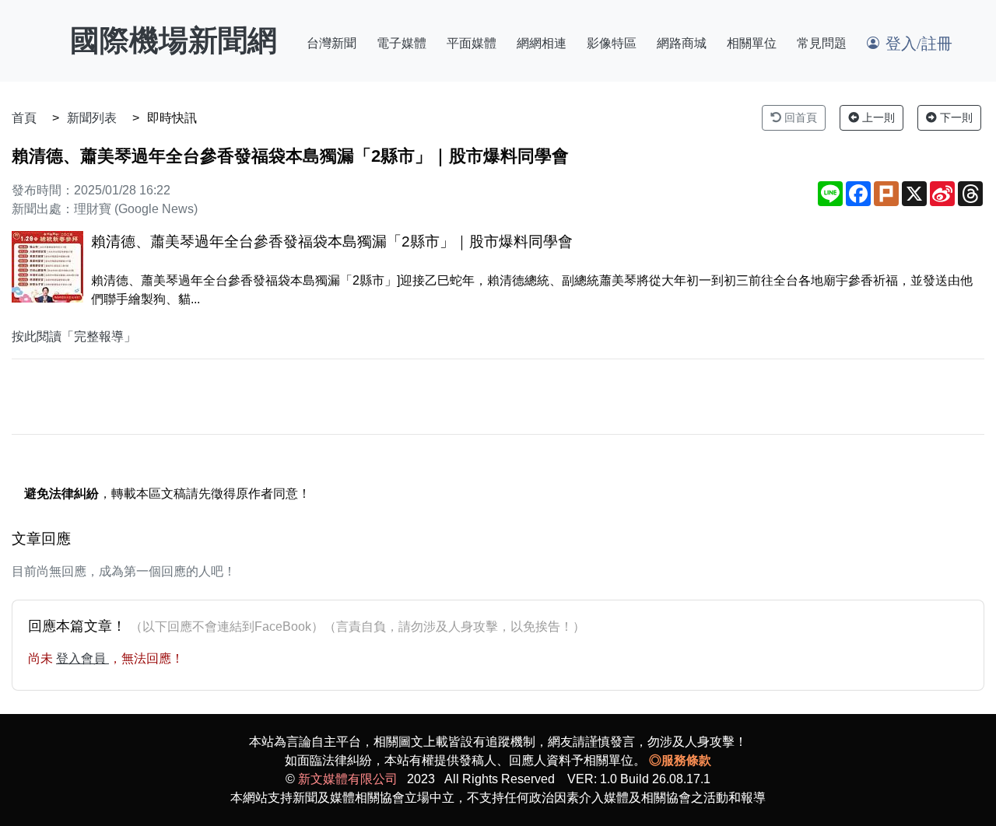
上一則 (877, 117)
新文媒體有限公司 (348, 779)
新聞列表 (92, 117)
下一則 (955, 117)
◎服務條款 (680, 760)
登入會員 (82, 658)
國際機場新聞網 (173, 40)
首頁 (24, 117)
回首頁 (799, 117)
